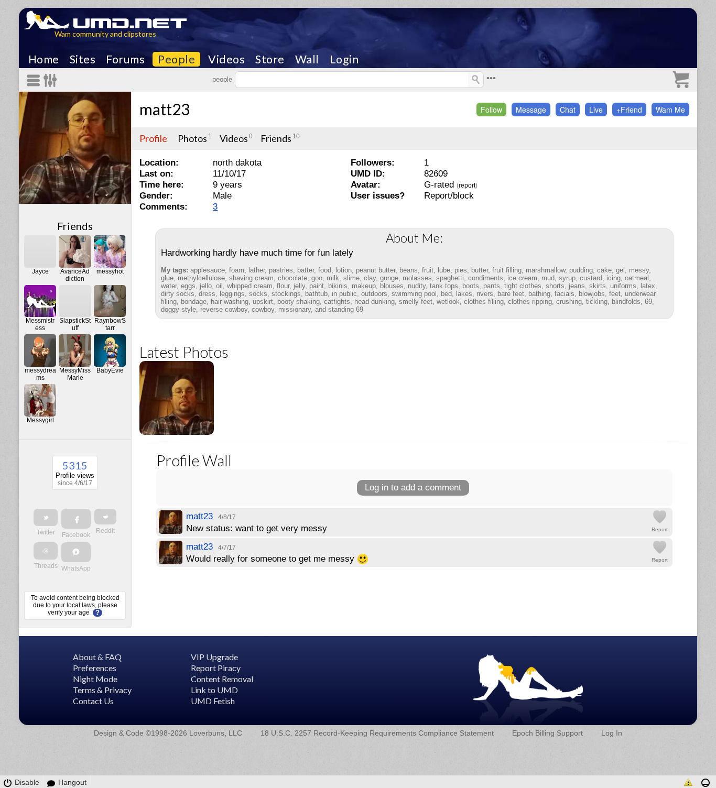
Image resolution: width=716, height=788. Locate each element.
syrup (567, 278)
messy (639, 270)
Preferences (94, 668)
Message (531, 109)
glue (167, 278)
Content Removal (222, 679)
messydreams (40, 374)
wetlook (448, 301)
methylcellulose (201, 278)
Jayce (40, 271)
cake (604, 270)
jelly (299, 286)
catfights (337, 301)
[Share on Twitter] (45, 517)
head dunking (374, 301)
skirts (597, 286)
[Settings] (51, 80)
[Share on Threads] (45, 551)
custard (591, 278)
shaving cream (251, 278)
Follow (491, 109)
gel (620, 270)
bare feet (510, 294)
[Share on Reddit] (105, 517)
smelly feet (415, 301)
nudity (417, 286)
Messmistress (40, 324)
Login (344, 59)
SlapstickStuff (75, 324)
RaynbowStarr (110, 324)
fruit (427, 270)
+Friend (629, 109)
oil (219, 286)
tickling (596, 301)
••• (491, 78)
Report (660, 529)
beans (408, 270)
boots (470, 286)
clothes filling (484, 301)
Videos (226, 59)
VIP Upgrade (214, 657)
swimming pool (414, 294)
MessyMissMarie (75, 374)
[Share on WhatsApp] (76, 552)
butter (479, 270)
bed (446, 294)
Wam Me (670, 109)
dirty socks (177, 294)
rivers (484, 294)
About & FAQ (97, 657)
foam (236, 270)
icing (613, 278)
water (169, 286)
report (467, 185)
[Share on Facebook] (76, 518)
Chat (568, 109)
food (324, 270)
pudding (581, 270)
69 (648, 301)
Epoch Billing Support (547, 733)
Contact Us (93, 701)
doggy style (178, 309)
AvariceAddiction (75, 275)
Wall (307, 59)
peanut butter (375, 270)
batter (305, 270)
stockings (286, 294)
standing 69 (345, 309)
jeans (577, 286)
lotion (343, 270)
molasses (417, 278)
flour (283, 286)
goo (316, 278)
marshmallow (545, 270)
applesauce (207, 270)
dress (207, 294)
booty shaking (298, 301)
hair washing (229, 301)
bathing (539, 294)
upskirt (263, 301)
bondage (194, 301)
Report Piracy (216, 668)
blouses (392, 286)
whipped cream (250, 286)
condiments (485, 278)
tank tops (444, 286)
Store (270, 59)
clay (370, 278)
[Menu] (35, 80)
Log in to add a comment (413, 487)
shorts (555, 286)
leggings (232, 294)
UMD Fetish (213, 701)
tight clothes (522, 286)
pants (491, 286)
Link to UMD (214, 690)
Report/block (449, 196)
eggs (188, 286)
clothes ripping (530, 301)
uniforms (623, 286)
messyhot (110, 271)
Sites (83, 59)
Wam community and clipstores (105, 33)
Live (596, 109)
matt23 (164, 109)
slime (351, 278)
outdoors (374, 294)
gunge (389, 278)
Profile (153, 138)
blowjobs (592, 294)
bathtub (316, 294)
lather (256, 270)
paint (316, 286)
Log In (611, 733)
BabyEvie (110, 370)
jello (206, 286)
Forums (125, 59)
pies (460, 270)
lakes (464, 294)
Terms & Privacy (102, 690)
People (176, 59)
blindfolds (626, 301)
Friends (75, 226)
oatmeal (637, 278)
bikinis (338, 286)
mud (548, 278)
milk (333, 278)
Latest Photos (184, 352)
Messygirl (40, 420)
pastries (281, 270)
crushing (569, 301)
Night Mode (95, 679)
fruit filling (507, 270)
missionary (294, 309)
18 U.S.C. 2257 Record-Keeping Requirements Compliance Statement (377, 733)
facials (564, 294)
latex (648, 286)
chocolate (292, 278)
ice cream (522, 278)
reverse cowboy (223, 309)
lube (444, 270)
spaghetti (450, 278)
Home (43, 59)
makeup (364, 286)
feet (615, 294)
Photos (192, 138)
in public (344, 294)
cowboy (263, 309)
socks (258, 294)
